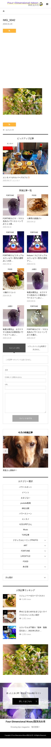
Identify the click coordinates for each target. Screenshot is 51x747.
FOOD (25, 561)
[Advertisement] (25, 61)
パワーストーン (25, 514)
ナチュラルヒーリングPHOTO (25, 540)
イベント (25, 492)
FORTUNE (25, 551)
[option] (25, 454)
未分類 (25, 567)
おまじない (25, 498)
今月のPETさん (25, 524)
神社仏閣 (25, 508)
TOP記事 (25, 535)
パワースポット (25, 487)
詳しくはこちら (25, 701)
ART (25, 545)
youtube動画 (25, 503)
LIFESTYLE (25, 556)
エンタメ (25, 519)
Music (25, 529)
